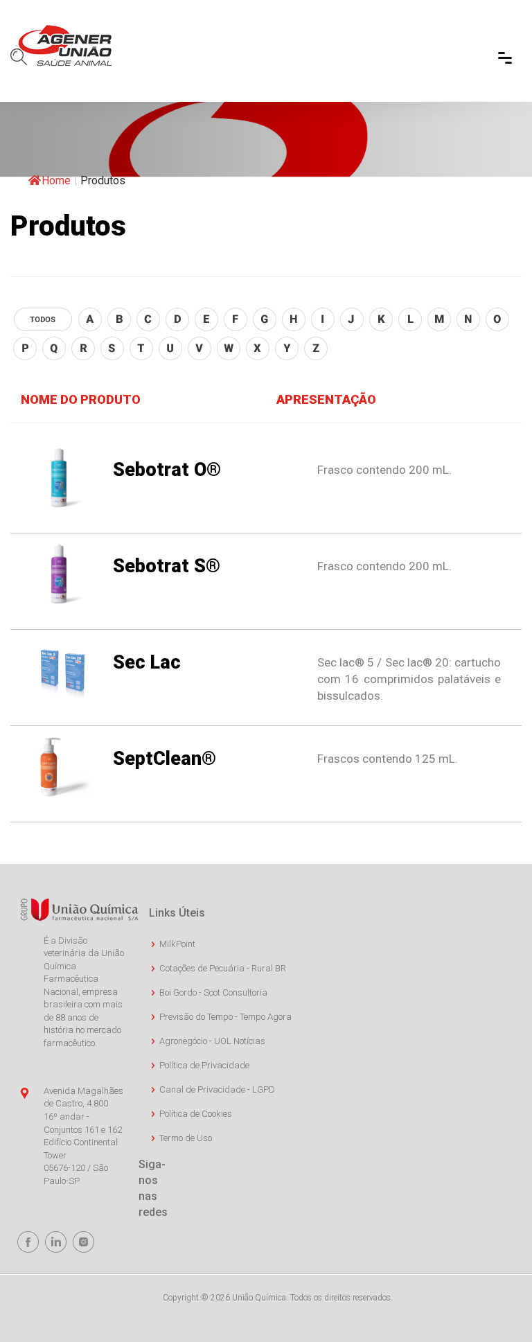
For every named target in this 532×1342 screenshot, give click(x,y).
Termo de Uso (185, 1138)
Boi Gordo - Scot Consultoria (213, 992)
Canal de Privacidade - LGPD (217, 1089)
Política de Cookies (195, 1114)
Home (56, 180)
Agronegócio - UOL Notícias (212, 1041)
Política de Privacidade (204, 1065)
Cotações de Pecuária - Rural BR (222, 968)
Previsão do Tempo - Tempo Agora (225, 1017)
